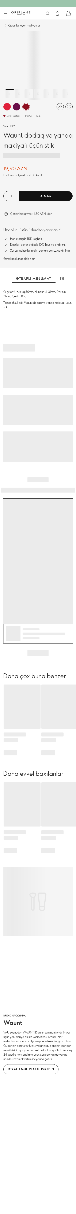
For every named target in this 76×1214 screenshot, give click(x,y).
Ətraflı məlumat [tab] (33, 278)
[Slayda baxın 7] (66, 93)
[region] (38, 65)
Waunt (9, 126)
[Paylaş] (60, 106)
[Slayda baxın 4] (38, 93)
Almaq (46, 196)
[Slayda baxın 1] (9, 93)
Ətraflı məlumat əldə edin (19, 259)
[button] (7, 106)
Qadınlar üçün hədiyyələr (24, 25)
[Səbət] (68, 13)
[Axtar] (48, 13)
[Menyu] (5, 13)
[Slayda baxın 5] (47, 93)
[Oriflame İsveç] (20, 13)
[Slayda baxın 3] (28, 93)
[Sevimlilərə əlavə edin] (69, 106)
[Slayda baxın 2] (19, 93)
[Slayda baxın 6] (57, 93)
